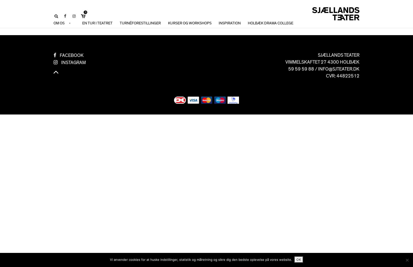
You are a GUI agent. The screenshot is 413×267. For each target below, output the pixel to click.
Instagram (73, 62)
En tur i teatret (97, 23)
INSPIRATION (230, 23)
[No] (407, 260)
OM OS (59, 23)
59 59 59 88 (301, 69)
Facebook (72, 55)
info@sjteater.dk (338, 69)
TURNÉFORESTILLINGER (140, 23)
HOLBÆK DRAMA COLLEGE (270, 23)
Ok (298, 260)
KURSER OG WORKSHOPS (190, 23)
